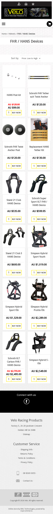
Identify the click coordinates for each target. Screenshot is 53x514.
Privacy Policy (27, 462)
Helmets (11, 34)
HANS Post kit (14, 95)
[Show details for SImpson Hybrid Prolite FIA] (39, 289)
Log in (26, 4)
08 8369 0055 (29, 473)
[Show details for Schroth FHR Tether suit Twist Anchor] (39, 76)
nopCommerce (26, 511)
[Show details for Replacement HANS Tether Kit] (39, 129)
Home (4, 34)
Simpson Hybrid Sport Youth (39, 255)
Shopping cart (49, 24)
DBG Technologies (27, 509)
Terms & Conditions (26, 458)
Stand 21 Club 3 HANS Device (14, 255)
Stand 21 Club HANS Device (14, 202)
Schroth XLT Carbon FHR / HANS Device (14, 361)
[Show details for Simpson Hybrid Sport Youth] (39, 236)
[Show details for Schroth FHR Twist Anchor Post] (14, 129)
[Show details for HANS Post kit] (14, 76)
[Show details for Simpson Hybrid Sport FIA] (14, 289)
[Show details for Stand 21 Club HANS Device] (14, 183)
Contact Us (28, 481)
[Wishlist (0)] (33, 4)
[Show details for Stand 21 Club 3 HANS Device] (14, 236)
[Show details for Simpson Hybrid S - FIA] (39, 343)
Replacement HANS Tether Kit (39, 148)
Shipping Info (27, 449)
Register (18, 4)
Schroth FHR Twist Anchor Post (14, 148)
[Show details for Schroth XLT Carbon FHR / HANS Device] (14, 343)
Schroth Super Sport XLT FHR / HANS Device (39, 201)
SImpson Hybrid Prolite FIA (39, 308)
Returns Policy (26, 454)
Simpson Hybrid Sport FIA (14, 308)
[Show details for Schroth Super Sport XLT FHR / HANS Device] (39, 183)
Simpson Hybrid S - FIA (39, 362)
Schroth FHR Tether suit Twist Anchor (39, 95)
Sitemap (26, 434)
